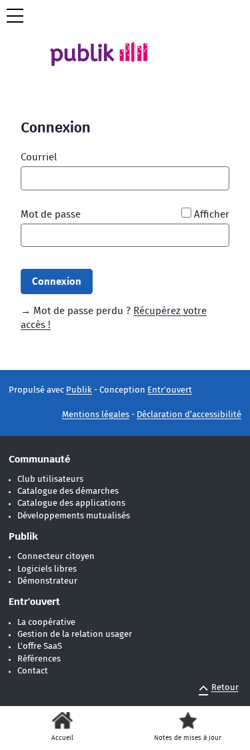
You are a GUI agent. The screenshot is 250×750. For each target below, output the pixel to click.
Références (39, 659)
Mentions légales (95, 415)
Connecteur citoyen (56, 556)
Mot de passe (51, 215)
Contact (32, 671)
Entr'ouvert (169, 390)
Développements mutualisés (73, 516)
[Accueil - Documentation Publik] (109, 43)
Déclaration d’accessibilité (189, 415)
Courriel (39, 157)
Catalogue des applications (71, 503)
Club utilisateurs (50, 479)
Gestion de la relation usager (74, 634)
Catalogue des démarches (68, 491)
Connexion (56, 282)
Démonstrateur (47, 581)
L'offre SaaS (39, 646)
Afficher (211, 215)
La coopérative (46, 622)
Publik (79, 390)
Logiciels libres (47, 569)
